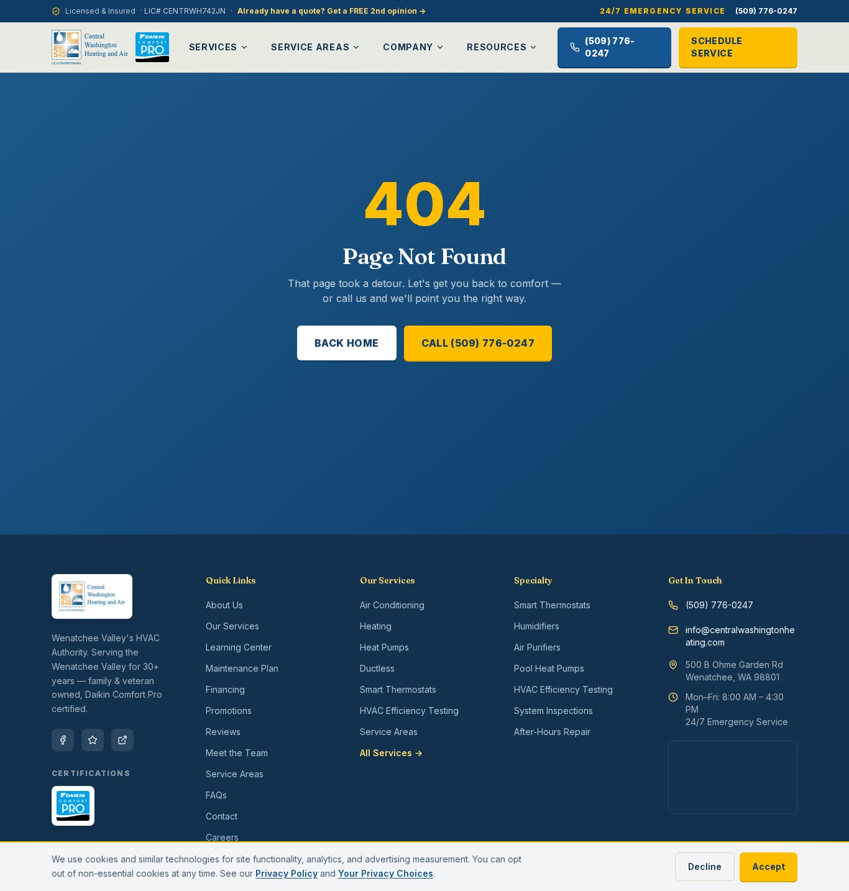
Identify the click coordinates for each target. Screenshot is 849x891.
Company (408, 47)
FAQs (216, 795)
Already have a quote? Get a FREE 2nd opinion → (331, 11)
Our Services (232, 626)
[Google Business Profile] (122, 740)
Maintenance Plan (242, 668)
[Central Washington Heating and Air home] (90, 47)
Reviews (223, 731)
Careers (222, 837)
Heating (376, 626)
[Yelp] (92, 740)
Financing (225, 689)
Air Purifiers (537, 647)
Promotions (229, 710)
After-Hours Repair (552, 731)
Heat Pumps (384, 647)
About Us (224, 605)
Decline (705, 866)
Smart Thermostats (398, 689)
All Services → (391, 752)
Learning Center (239, 647)
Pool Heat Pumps (549, 668)
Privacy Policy (286, 873)
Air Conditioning (392, 605)
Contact (221, 816)
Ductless (377, 668)
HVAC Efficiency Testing (409, 710)
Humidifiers (536, 626)
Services (213, 47)
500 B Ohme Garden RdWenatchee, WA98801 (734, 670)
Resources (496, 47)
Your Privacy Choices (385, 873)
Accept (768, 866)
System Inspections (553, 710)
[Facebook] (63, 740)
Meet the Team (237, 752)
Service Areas (310, 47)
